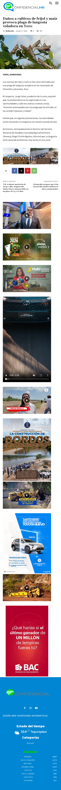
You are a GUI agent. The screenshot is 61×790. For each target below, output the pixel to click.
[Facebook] (14, 171)
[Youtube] (36, 708)
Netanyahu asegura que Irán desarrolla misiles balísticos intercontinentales (45, 186)
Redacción (10, 31)
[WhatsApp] (34, 171)
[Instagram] (30, 708)
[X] (21, 171)
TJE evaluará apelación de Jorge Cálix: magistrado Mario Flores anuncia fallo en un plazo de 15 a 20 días (15, 187)
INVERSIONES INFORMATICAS (32, 715)
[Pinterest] (27, 171)
